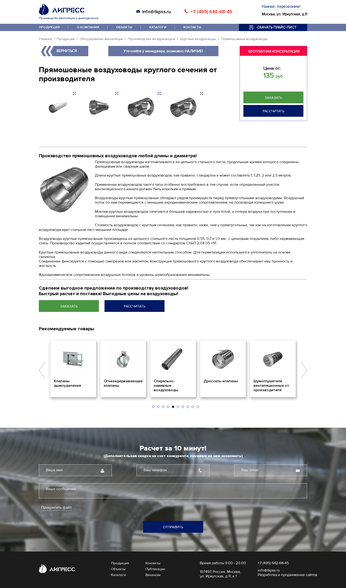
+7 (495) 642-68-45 (211, 12)
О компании (88, 27)
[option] (73, 369)
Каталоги (157, 27)
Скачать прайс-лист (277, 27)
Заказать (273, 98)
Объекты (124, 27)
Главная (45, 39)
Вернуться (66, 50)
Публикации (155, 569)
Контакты (192, 27)
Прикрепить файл (56, 507)
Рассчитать (273, 111)
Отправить (173, 527)
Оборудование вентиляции (101, 39)
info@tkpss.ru (156, 12)
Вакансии (153, 575)
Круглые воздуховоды (198, 39)
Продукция (49, 27)
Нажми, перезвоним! (281, 6)
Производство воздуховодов (151, 39)
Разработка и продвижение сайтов (287, 574)
